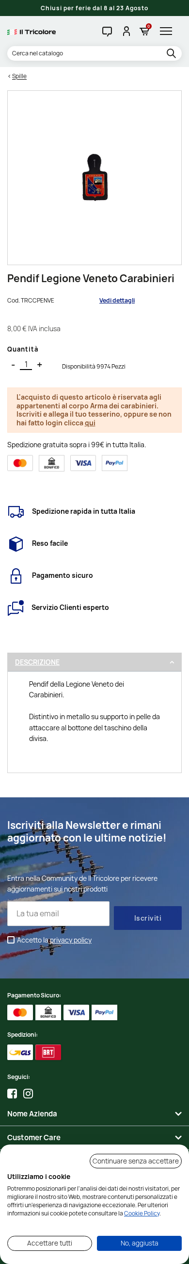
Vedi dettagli (117, 300)
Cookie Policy (141, 1213)
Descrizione (37, 662)
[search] (173, 54)
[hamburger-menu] (168, 31)
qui (90, 422)
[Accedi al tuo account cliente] (125, 31)
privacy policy (71, 939)
